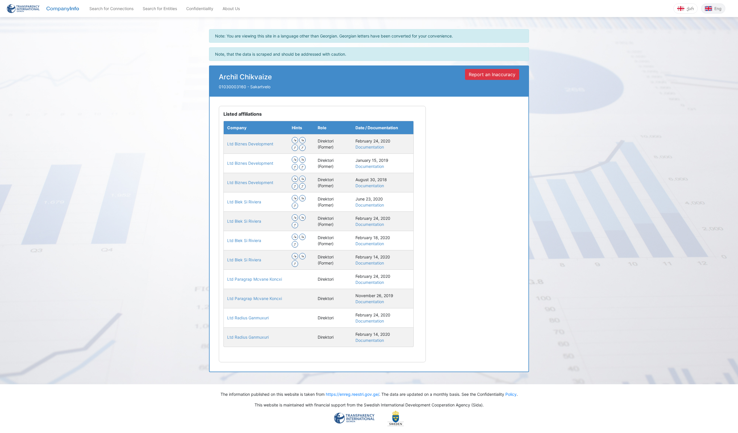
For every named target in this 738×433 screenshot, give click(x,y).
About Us (231, 8)
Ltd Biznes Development (250, 143)
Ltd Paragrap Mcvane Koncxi (254, 279)
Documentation (369, 147)
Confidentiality (199, 8)
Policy (511, 394)
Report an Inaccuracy (492, 74)
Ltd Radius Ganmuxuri (248, 317)
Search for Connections (111, 8)
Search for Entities (160, 8)
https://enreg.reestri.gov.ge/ (352, 394)
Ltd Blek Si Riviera (244, 201)
